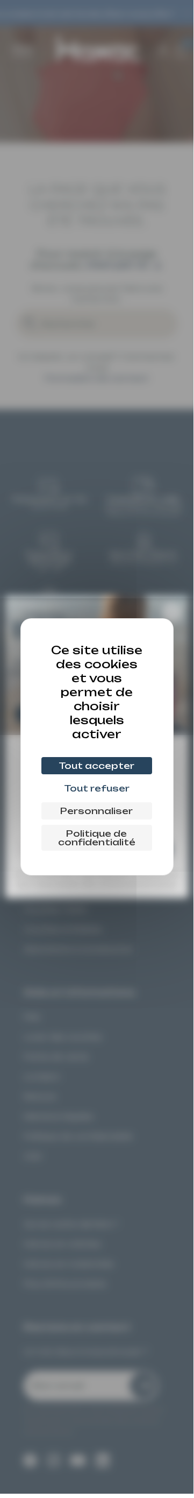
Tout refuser (97, 788)
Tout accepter (96, 765)
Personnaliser (96, 810)
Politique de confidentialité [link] (96, 837)
